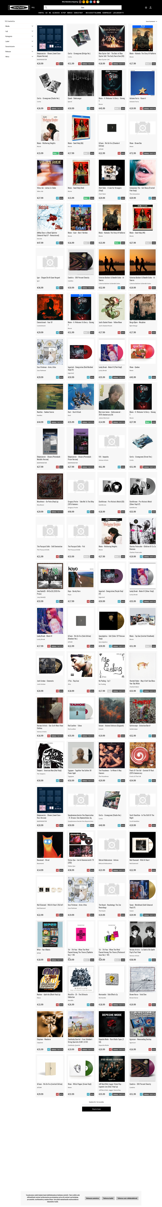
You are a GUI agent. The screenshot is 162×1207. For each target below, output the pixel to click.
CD (46, 13)
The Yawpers (41, 774)
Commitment (41, 326)
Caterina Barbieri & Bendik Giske (109, 284)
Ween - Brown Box (136, 143)
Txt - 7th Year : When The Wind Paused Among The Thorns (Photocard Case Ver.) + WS (112, 952)
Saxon (132, 911)
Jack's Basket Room (105, 326)
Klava (39, 998)
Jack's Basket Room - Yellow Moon (110, 322)
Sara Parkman (41, 370)
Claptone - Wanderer (44, 1039)
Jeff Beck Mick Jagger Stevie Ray (110, 1090)
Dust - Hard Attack (74, 412)
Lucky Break (103, 370)
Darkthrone (102, 505)
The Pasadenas (104, 776)
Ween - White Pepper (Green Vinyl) (79, 1084)
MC (50, 13)
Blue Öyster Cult (104, 59)
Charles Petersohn (136, 552)
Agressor (133, 1043)
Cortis (70, 57)
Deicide (39, 239)
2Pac (69, 684)
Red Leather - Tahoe (75, 725)
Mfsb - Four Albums (43, 949)
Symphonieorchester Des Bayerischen (80, 821)
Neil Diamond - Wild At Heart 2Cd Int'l (50, 905)
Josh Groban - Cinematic (45, 681)
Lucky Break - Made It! (44, 636)
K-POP (63, 13)
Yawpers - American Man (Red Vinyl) (49, 770)
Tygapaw (71, 776)
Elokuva (56, 13)
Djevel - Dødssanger (75, 98)
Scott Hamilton (134, 821)
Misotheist (40, 505)
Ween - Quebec (135, 367)
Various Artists (103, 460)
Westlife (70, 1000)
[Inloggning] (151, 7)
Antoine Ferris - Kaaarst (138, 98)
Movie (132, 57)
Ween (131, 146)
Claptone (40, 1043)
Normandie (102, 998)
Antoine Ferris (134, 102)
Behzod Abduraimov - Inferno (108, 860)
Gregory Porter (73, 508)
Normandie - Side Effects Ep (108, 994)
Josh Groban (41, 684)
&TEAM (101, 149)
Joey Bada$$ (41, 597)
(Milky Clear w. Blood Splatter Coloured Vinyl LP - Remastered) (48, 234)
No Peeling (102, 684)
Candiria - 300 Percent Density (78, 277)
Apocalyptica (103, 642)
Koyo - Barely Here (74, 591)
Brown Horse (134, 998)
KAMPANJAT (107, 13)
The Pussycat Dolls (43, 550)
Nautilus (39, 415)
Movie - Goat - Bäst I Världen (78, 232)
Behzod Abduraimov (105, 863)
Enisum (101, 729)
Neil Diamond (134, 863)
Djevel (70, 102)
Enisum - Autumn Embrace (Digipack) (111, 725)
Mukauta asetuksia (92, 1198)
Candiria (70, 281)
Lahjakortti (118, 13)
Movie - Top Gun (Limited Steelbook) (142, 636)
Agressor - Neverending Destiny (140, 1039)
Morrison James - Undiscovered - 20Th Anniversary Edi (110, 413)
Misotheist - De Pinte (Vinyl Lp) (47, 501)
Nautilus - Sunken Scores (45, 412)
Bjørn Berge (133, 326)
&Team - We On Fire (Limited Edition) (49, 1084)
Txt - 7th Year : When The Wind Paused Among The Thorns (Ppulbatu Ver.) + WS (80, 952)
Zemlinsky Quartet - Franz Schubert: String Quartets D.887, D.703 (80, 1040)
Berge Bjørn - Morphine (137, 322)
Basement (40, 863)
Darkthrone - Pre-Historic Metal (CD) (111, 501)
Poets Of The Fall (135, 776)
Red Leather (72, 729)
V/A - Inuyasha (104, 456)
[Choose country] (146, 8)
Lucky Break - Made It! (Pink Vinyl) (110, 367)
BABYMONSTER (42, 59)
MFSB (39, 953)
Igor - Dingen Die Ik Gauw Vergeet (48, 277)
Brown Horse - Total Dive (138, 994)
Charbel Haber (134, 687)
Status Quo (71, 866)
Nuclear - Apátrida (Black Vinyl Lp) (48, 994)
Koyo (69, 595)
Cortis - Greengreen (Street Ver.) (141, 456)
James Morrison (104, 418)
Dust (69, 415)
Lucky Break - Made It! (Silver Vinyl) (142, 591)
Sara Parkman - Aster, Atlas (46, 367)
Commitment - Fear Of (44, 322)
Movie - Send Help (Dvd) (76, 188)
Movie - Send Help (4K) (137, 232)
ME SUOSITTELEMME (93, 13)
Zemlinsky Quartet (74, 1045)
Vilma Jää (40, 191)
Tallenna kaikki (108, 1198)
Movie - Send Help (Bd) (75, 143)
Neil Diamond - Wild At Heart (140, 860)
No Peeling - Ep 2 (104, 681)
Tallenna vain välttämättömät (127, 1198)
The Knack (102, 911)
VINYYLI (41, 13)
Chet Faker (102, 194)
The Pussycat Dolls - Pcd (76, 546)
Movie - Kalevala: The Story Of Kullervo (143, 53)
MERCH (69, 13)
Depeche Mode (104, 1045)
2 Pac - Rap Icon (73, 681)
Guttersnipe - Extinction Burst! (140, 725)
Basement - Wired (43, 860)
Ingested (71, 373)
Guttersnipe (134, 729)
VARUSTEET (78, 13)
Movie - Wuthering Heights (46, 143)
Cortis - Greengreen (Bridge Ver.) (79, 53)
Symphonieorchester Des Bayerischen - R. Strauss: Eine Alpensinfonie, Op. (80, 816)
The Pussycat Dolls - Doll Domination (49, 546)
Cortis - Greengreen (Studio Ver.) (48, 98)
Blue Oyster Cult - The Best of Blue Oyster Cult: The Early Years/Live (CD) (111, 54)
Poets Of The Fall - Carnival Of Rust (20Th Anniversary (142, 771)
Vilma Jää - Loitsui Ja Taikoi (46, 188)
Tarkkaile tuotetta (88, 64)
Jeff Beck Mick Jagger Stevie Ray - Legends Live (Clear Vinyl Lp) (110, 1085)
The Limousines (135, 194)
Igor (38, 281)
